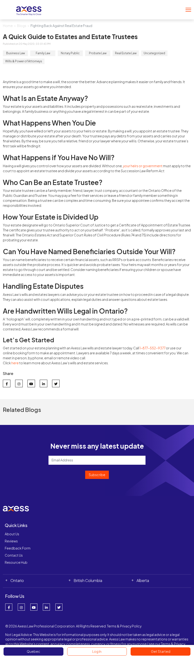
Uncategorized (154, 53)
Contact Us (14, 555)
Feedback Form (18, 548)
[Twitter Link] (58, 607)
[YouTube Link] (33, 607)
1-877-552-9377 (152, 348)
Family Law (43, 53)
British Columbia (88, 580)
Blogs (21, 25)
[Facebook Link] (8, 607)
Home (8, 25)
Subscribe (97, 475)
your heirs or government (143, 166)
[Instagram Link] (21, 607)
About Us (12, 534)
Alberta (143, 580)
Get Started (160, 651)
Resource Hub (16, 562)
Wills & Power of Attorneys (23, 61)
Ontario (17, 580)
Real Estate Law (126, 53)
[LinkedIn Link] (46, 607)
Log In (96, 651)
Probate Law (97, 53)
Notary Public (70, 53)
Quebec (33, 651)
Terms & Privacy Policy (124, 626)
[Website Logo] (29, 9)
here (15, 363)
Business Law (15, 53)
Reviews (11, 541)
